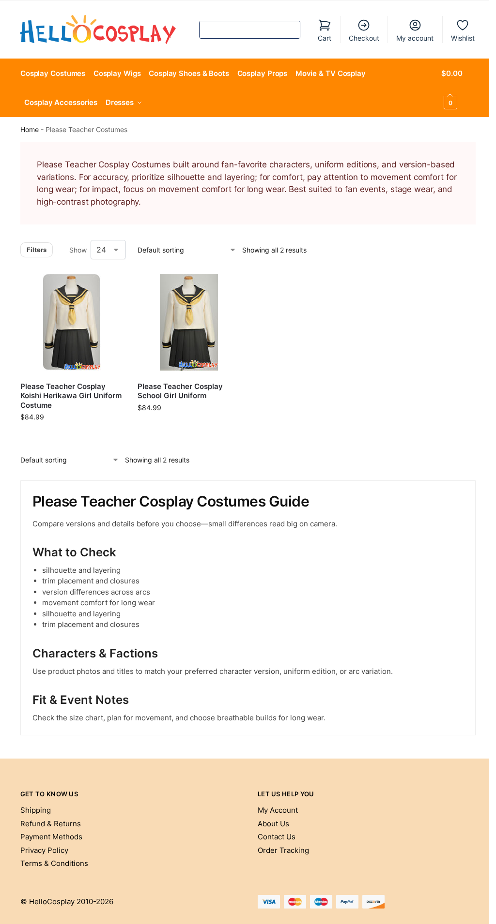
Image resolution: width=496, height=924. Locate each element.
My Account (278, 810)
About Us (273, 823)
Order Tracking (283, 850)
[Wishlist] (108, 285)
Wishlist (463, 38)
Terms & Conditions (54, 863)
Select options (71, 437)
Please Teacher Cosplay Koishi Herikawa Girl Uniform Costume (71, 396)
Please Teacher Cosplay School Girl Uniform (180, 391)
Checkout (364, 38)
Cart (324, 38)
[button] (458, 88)
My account (415, 38)
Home (29, 130)
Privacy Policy (44, 850)
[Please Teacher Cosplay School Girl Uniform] (189, 322)
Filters (36, 249)
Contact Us (276, 836)
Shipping (35, 810)
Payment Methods (51, 836)
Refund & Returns (50, 823)
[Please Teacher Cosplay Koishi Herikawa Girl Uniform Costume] (71, 322)
